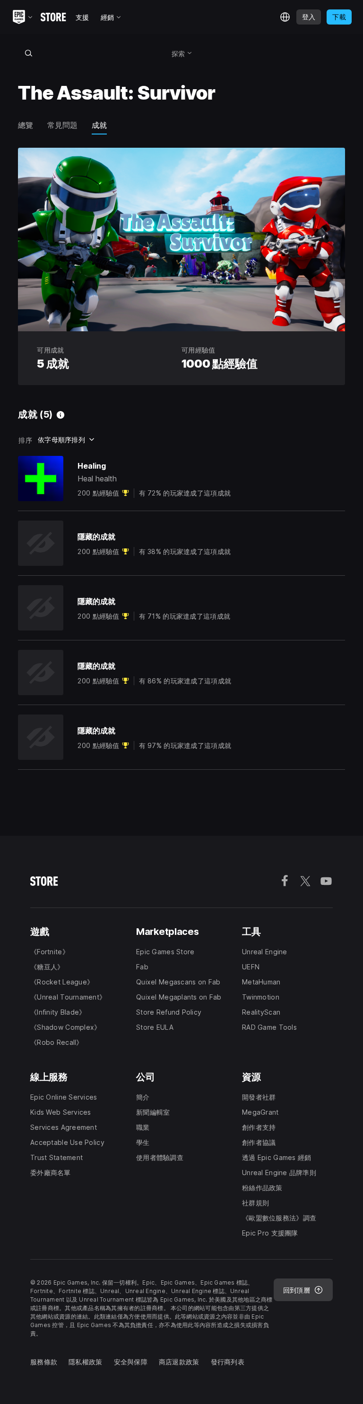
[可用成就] (60, 414)
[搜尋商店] (28, 52)
